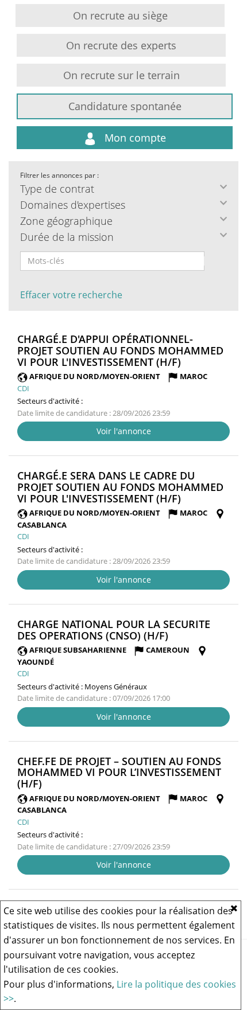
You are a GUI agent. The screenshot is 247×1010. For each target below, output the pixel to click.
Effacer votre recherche (71, 294)
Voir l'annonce (124, 431)
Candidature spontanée (125, 106)
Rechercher (212, 261)
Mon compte (134, 138)
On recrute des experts (121, 45)
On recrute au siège (120, 15)
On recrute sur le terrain (121, 75)
